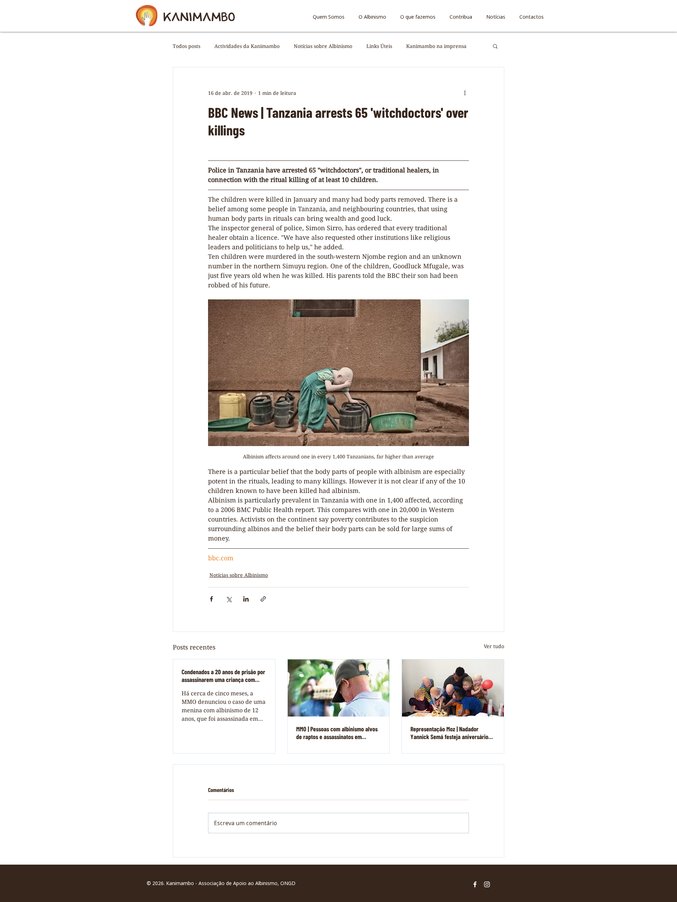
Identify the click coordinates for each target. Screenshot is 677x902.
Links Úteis (379, 46)
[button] (495, 46)
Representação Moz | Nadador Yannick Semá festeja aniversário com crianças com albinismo (449, 733)
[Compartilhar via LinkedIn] (246, 599)
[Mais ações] (465, 93)
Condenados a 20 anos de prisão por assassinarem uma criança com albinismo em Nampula (223, 675)
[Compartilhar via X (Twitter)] (228, 599)
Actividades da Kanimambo (247, 46)
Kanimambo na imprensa (436, 46)
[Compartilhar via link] (263, 599)
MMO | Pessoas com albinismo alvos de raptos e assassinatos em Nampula (337, 733)
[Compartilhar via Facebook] (211, 599)
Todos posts (186, 46)
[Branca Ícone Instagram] (487, 884)
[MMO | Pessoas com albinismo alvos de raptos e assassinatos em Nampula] (339, 688)
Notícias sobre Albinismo (323, 46)
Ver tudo (494, 646)
